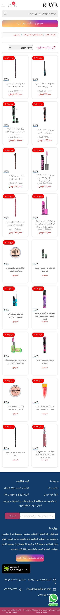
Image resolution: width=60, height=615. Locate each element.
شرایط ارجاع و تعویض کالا (16, 494)
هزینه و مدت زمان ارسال (16, 487)
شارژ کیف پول (51, 494)
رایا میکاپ (50, 34)
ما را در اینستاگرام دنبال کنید (30, 23)
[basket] (15, 5)
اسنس (17, 34)
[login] (9, 5)
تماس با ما (53, 487)
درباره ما (54, 481)
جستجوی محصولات (33, 34)
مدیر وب (9, 612)
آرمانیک (10, 610)
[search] (5, 13)
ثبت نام (12, 516)
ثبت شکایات (22, 481)
